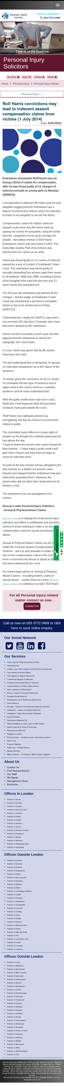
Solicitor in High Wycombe (17, 932)
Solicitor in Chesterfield (16, 905)
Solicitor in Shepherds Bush (18, 844)
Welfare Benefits (13, 751)
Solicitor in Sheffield (15, 1013)
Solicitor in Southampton (16, 1020)
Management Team (17, 781)
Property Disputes (14, 744)
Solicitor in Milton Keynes (17, 973)
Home (5, 83)
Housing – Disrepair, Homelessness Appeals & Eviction (28, 707)
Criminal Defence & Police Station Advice (23, 686)
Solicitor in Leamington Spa (18, 939)
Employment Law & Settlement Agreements (24, 700)
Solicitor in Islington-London (18, 830)
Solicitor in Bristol (13, 888)
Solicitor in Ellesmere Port (17, 925)
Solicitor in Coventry (15, 908)
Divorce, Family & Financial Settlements (22, 693)
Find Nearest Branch (18, 771)
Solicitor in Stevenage (15, 1024)
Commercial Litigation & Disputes (20, 679)
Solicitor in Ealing (13, 816)
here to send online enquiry (31, 628)
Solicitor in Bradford (14, 881)
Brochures (12, 784)
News (25, 77)
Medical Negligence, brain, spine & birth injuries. (26, 724)
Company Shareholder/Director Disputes (23, 683)
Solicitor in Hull (12, 935)
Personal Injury (21, 83)
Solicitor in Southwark (15, 847)
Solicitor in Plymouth (15, 996)
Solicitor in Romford (14, 1010)
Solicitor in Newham (14, 840)
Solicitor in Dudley (14, 918)
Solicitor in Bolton (14, 874)
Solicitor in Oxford (14, 990)
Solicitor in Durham (14, 922)
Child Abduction (13, 666)
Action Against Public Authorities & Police (23, 662)
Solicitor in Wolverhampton (17, 1051)
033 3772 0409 (52, 17)
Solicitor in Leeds (13, 942)
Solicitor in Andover (14, 860)
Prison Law (11, 741)
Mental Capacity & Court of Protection (22, 727)
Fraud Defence (13, 703)
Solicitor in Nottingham (16, 986)
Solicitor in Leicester (15, 946)
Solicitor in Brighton (14, 884)
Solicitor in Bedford (14, 867)
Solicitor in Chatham (15, 898)
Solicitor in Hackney (14, 823)
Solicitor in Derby (13, 915)
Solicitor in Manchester (16, 969)
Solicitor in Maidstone (15, 966)
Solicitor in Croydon (14, 813)
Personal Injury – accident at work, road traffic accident (28, 737)
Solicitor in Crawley (14, 912)
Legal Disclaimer (9, 1073)
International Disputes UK (17, 720)
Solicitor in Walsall (14, 1041)
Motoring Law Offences (16, 730)
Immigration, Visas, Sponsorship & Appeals (24, 713)
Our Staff (12, 774)
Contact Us (32, 606)
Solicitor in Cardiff (14, 894)
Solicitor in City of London (17, 810)
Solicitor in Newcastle (15, 976)
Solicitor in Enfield (14, 820)
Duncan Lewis (10, 518)
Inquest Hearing (13, 717)
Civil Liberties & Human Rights (19, 672)
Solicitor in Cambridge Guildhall (19, 891)
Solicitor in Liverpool (15, 949)
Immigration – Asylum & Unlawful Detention (24, 710)
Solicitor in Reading (14, 1007)
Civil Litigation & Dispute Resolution (21, 676)
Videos (50, 77)
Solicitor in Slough (14, 1017)
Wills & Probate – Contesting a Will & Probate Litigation (28, 754)
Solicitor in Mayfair (14, 837)
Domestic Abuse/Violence (17, 696)
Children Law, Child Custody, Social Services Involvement (29, 669)
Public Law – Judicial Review (18, 748)
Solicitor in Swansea (15, 1034)
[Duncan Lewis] (9, 646)
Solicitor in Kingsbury (15, 834)
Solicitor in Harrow (14, 827)
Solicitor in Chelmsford (15, 901)
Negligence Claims (14, 734)
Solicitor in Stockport (15, 1027)
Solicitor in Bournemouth (16, 877)
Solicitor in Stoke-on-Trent (17, 1031)
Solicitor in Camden (14, 806)
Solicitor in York (13, 1054)
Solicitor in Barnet (14, 799)
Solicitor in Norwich (14, 983)
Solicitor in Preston (14, 1003)
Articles (38, 77)
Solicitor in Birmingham (16, 871)
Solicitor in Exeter (14, 929)
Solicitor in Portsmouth (16, 1000)
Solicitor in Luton (13, 962)
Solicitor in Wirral (13, 1048)
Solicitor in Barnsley (14, 864)
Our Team (12, 77)
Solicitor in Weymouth (15, 1044)
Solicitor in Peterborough (16, 993)
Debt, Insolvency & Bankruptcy (19, 689)
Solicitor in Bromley (14, 803)
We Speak (12, 777)
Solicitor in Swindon (14, 1037)
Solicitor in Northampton (16, 979)
